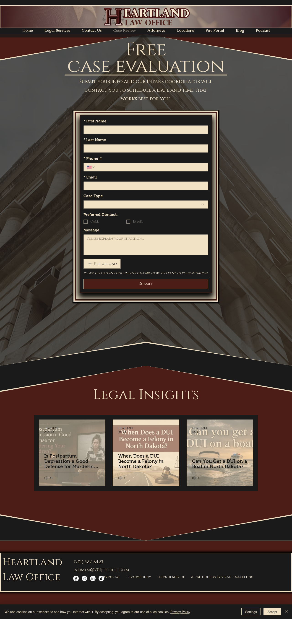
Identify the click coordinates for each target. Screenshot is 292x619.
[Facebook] (76, 578)
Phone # (92, 158)
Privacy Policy (180, 611)
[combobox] (145, 204)
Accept (272, 611)
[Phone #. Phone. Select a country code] (91, 167)
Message (91, 230)
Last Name (94, 140)
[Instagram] (84, 578)
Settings (251, 611)
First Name (94, 121)
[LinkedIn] (93, 578)
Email (90, 177)
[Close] (286, 611)
